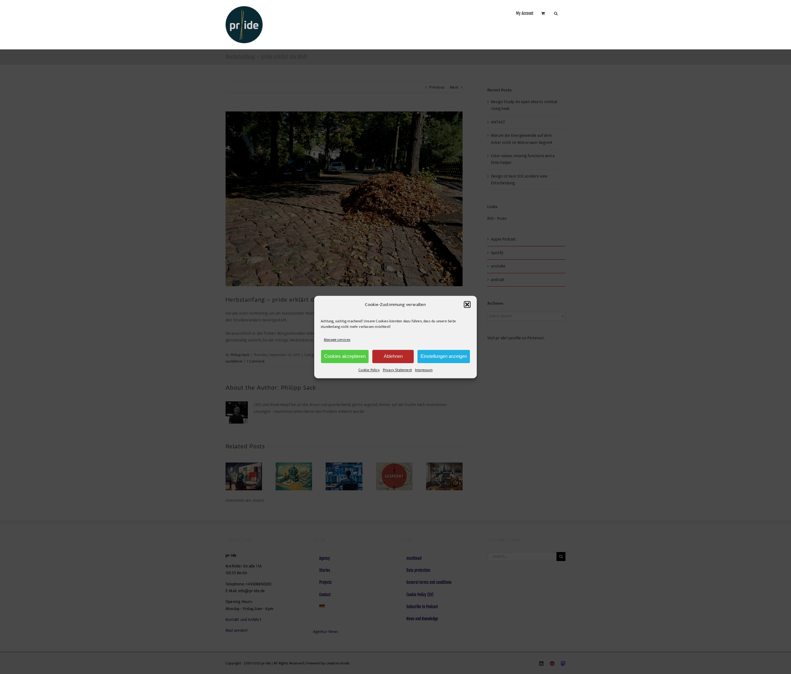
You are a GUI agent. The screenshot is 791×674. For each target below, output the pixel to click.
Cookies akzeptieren (345, 356)
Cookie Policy (369, 370)
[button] (467, 305)
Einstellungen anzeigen (444, 356)
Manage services (337, 340)
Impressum (424, 370)
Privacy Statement (397, 370)
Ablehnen (393, 356)
